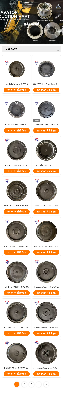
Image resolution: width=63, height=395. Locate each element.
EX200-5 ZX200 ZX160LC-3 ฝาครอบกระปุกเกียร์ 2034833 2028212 (16, 328)
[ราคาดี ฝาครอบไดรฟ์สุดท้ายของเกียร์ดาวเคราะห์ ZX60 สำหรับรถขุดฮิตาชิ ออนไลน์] (46, 353)
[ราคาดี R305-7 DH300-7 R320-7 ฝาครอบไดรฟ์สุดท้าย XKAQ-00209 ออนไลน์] (17, 150)
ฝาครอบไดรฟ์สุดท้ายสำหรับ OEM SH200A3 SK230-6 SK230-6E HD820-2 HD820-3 (46, 287)
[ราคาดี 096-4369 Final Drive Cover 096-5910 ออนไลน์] (46, 69)
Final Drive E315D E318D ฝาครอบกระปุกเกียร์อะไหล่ (46, 125)
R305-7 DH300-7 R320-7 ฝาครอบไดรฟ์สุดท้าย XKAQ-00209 (16, 165)
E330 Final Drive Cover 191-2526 (16, 125)
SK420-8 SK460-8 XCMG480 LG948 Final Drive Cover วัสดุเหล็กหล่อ (16, 287)
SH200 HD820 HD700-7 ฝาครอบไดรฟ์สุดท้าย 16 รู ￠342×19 (17, 246)
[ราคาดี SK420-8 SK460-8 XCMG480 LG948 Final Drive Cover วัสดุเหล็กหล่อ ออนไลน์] (17, 272)
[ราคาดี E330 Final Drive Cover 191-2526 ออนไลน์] (17, 109)
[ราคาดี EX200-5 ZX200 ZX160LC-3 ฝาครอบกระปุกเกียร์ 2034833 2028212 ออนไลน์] (17, 312)
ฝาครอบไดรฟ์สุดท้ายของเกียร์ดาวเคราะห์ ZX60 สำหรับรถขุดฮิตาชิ (46, 368)
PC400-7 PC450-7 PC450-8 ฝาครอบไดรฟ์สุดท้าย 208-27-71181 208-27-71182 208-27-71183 (17, 368)
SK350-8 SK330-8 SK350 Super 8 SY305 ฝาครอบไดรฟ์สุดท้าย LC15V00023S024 (46, 246)
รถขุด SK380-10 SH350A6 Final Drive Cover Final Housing (16, 206)
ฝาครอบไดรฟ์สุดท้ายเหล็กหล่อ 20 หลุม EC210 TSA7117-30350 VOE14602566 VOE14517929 (46, 328)
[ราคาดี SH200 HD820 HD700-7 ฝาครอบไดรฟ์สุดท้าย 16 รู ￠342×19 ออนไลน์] (17, 231)
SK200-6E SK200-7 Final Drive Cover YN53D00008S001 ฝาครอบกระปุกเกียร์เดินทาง (46, 206)
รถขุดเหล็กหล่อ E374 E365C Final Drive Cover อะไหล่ (46, 165)
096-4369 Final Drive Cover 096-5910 (46, 84)
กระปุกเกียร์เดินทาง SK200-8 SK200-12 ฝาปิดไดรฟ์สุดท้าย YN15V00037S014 (16, 84)
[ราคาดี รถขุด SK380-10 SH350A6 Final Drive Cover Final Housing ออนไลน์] (17, 191)
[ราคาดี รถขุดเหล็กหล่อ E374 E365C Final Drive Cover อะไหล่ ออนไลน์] (46, 150)
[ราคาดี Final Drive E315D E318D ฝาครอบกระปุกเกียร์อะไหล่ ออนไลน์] (46, 109)
